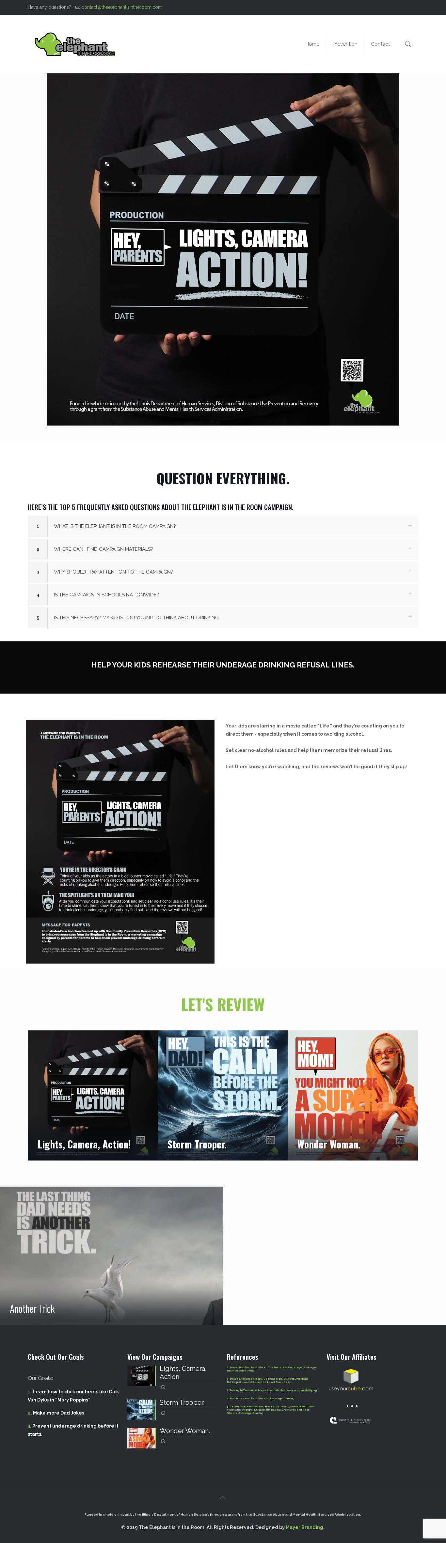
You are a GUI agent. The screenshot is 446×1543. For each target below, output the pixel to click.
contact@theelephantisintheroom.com (122, 7)
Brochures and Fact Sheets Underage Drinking (262, 1398)
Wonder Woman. (328, 1144)
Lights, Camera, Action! (84, 1144)
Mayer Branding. (305, 1527)
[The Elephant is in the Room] (75, 44)
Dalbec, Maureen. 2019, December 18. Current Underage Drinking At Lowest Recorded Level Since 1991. (268, 1380)
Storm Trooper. (197, 1144)
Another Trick (32, 1308)
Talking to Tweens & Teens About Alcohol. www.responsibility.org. (273, 1390)
